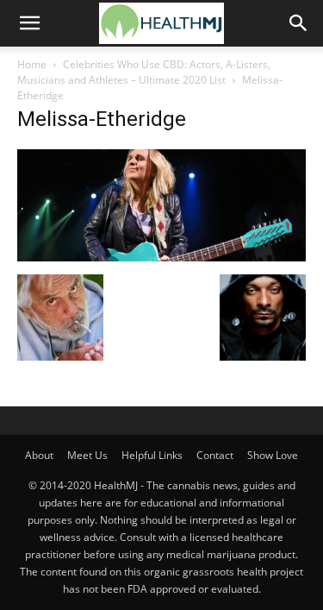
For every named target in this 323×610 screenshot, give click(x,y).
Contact (214, 455)
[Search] (299, 23)
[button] (29, 23)
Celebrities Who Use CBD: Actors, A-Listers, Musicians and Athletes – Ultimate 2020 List (143, 72)
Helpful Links (152, 455)
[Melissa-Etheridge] (161, 256)
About (39, 455)
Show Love (272, 455)
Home (32, 64)
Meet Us (87, 455)
